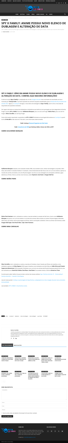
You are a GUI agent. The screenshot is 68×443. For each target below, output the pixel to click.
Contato (9, 1)
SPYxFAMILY (45, 316)
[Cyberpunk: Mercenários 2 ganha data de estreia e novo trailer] (7, 353)
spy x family (39, 316)
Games (50, 14)
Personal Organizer (50, 1)
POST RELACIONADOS (7, 345)
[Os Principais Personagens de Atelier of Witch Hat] (61, 353)
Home (17, 14)
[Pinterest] (61, 3)
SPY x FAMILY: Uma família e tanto (18, 286)
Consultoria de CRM (23, 127)
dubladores (17, 316)
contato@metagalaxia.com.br (30, 437)
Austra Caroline (6, 31)
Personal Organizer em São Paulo (38, 123)
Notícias (22, 14)
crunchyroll (11, 316)
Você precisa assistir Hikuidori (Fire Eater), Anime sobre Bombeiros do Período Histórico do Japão (33, 376)
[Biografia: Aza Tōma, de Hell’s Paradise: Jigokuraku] (21, 368)
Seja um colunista (17, 1)
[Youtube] (66, 3)
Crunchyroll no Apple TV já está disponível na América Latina (33, 359)
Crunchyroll (16, 103)
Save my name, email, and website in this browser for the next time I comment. (20, 413)
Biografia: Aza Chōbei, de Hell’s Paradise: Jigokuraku (6, 375)
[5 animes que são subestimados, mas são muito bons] (61, 368)
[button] (65, 14)
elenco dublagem (33, 316)
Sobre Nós (3, 1)
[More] (15, 322)
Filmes (28, 14)
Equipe (35, 1)
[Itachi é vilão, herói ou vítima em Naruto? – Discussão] (47, 368)
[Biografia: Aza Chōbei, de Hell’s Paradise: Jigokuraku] (7, 368)
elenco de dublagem (24, 316)
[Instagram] (59, 3)
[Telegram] (12, 322)
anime (7, 316)
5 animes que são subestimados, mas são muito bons (60, 375)
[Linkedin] (16, 338)
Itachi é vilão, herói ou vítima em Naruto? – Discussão (46, 375)
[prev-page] (2, 381)
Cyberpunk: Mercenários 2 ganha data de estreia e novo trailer (7, 359)
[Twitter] (63, 3)
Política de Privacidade (27, 1)
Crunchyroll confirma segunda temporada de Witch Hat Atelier (20, 359)
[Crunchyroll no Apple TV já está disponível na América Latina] (34, 353)
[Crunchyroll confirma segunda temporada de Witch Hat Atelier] (21, 353)
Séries (33, 14)
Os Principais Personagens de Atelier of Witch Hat (60, 359)
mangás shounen (36, 99)
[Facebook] (57, 3)
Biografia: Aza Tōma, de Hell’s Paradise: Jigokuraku (20, 375)
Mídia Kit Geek (41, 1)
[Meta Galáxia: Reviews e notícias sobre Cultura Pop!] (34, 8)
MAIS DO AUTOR (17, 345)
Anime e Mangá (40, 14)
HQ (46, 14)
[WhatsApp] (9, 322)
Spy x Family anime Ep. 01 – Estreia (49, 274)
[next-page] (4, 381)
